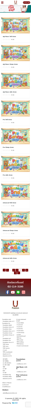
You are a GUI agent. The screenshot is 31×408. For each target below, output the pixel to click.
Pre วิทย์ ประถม (7, 120)
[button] (2, 2)
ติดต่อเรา (5, 390)
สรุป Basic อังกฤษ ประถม (10, 64)
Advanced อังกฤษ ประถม (10, 230)
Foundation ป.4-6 (20, 360)
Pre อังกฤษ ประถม (8, 147)
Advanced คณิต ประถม (10, 258)
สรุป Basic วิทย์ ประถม (9, 36)
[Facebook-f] (7, 292)
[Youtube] (13, 292)
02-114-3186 (15, 286)
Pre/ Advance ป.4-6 (21, 376)
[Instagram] (23, 292)
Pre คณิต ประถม (7, 175)
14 (15, 273)
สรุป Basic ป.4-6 (22, 368)
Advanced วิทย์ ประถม (9, 203)
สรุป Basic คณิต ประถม (9, 92)
